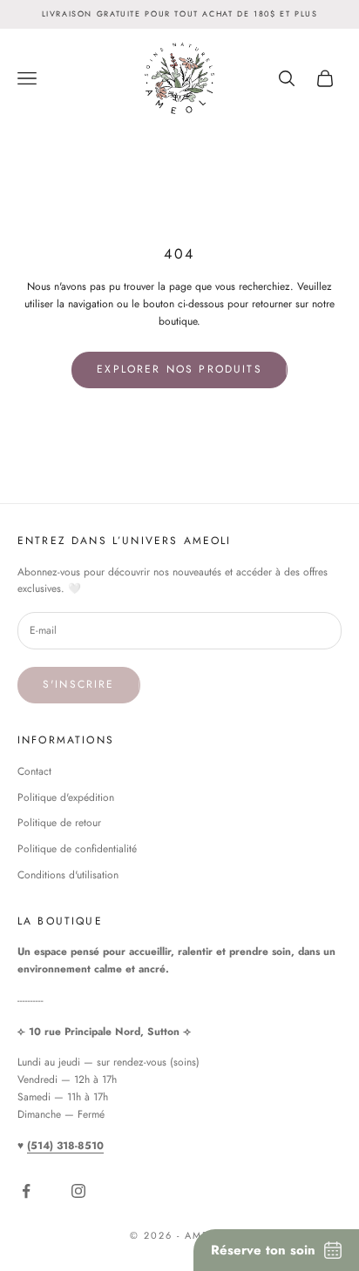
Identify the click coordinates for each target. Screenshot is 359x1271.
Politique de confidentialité (77, 849)
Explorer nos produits (179, 369)
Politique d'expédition (65, 797)
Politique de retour (59, 823)
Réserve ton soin (263, 1250)
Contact (34, 771)
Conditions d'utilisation (68, 875)
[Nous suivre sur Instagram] (82, 1191)
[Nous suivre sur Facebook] (29, 1191)
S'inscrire (79, 684)
